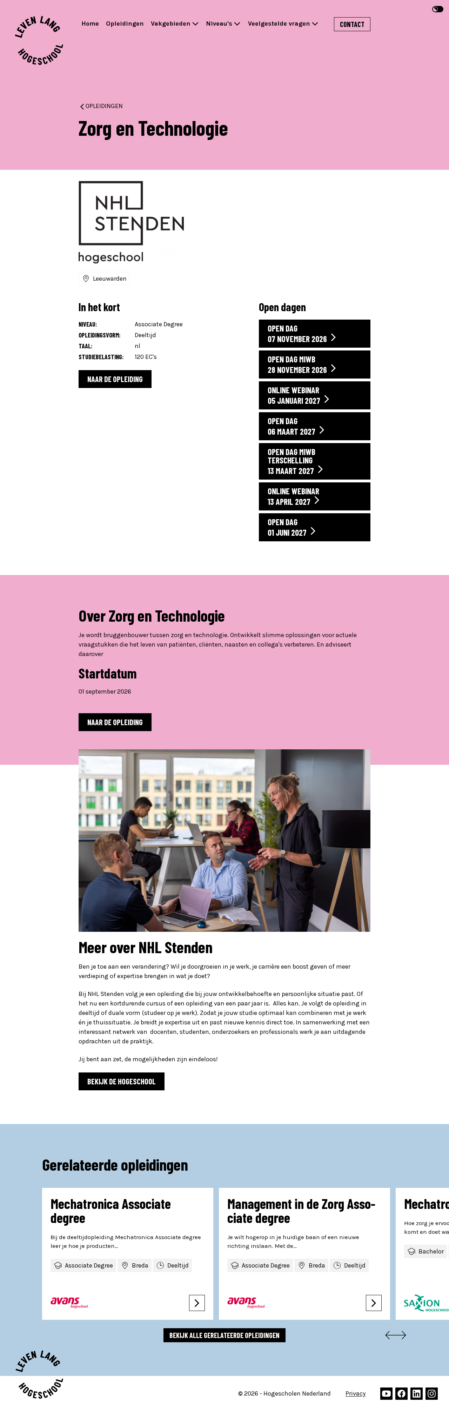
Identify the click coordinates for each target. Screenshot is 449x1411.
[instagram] (431, 1393)
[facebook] (401, 1393)
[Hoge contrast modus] (437, 9)
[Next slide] (403, 1336)
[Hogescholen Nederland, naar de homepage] (39, 40)
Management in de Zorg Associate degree (301, 1210)
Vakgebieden (170, 23)
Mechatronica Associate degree (111, 1210)
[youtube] (386, 1393)
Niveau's (219, 23)
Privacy (356, 1393)
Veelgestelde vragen (279, 23)
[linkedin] (416, 1393)
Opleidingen (125, 23)
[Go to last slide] (388, 1336)
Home (90, 23)
